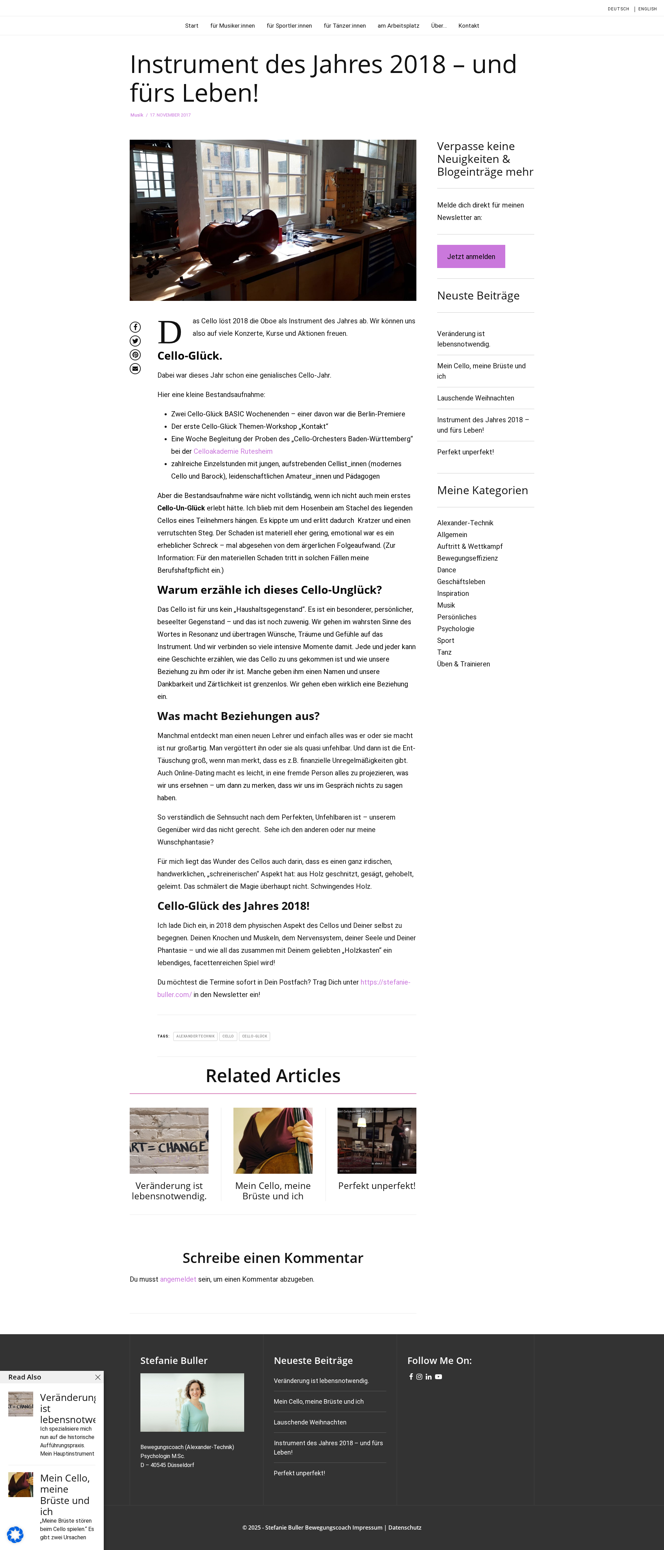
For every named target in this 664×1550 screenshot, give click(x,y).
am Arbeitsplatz (398, 25)
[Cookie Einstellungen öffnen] (15, 1541)
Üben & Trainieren (463, 664)
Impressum (367, 1527)
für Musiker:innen (232, 25)
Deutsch (618, 9)
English (647, 9)
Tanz (444, 652)
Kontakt (469, 25)
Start (192, 25)
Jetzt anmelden (471, 256)
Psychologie (455, 629)
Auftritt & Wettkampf (470, 546)
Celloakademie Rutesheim (233, 451)
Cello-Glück (254, 1036)
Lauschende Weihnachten (475, 398)
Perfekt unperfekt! (465, 452)
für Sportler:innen (289, 25)
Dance (446, 570)
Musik (136, 115)
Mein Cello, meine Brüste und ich (319, 1401)
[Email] (135, 368)
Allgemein (452, 534)
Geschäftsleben (461, 582)
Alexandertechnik (195, 1036)
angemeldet (178, 1279)
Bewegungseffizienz (467, 558)
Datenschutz (405, 1527)
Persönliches (457, 617)
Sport (445, 640)
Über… (439, 25)
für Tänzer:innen (345, 25)
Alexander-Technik (465, 523)
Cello (228, 1036)
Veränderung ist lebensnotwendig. (321, 1380)
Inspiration (453, 593)
